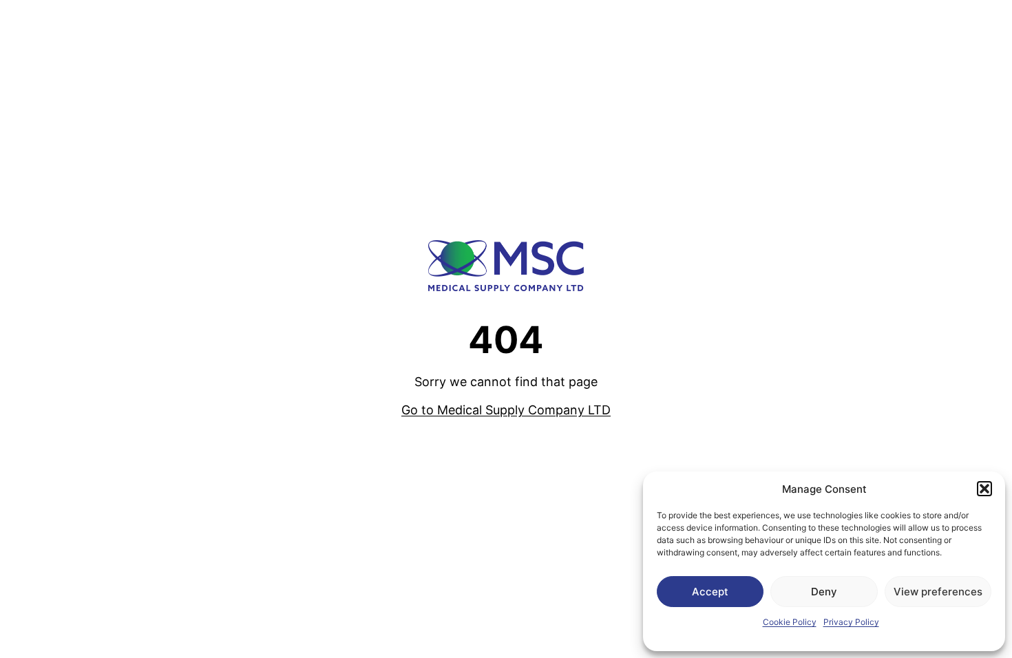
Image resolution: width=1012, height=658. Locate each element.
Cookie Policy (789, 622)
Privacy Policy (851, 622)
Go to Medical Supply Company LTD (506, 410)
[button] (984, 489)
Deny (824, 591)
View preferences (938, 591)
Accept (710, 591)
